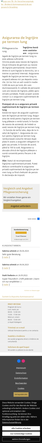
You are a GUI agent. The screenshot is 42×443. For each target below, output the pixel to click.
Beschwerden (21, 383)
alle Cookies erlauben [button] (21, 428)
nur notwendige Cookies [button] (21, 433)
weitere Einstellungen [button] (21, 439)
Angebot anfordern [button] (20, 206)
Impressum (21, 368)
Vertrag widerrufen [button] (21, 394)
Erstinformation (21, 378)
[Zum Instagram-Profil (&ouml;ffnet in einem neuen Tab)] (23, 361)
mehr (6, 257)
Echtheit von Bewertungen (32, 290)
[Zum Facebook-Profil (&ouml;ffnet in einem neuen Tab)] (18, 361)
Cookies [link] (21, 388)
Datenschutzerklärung (11, 422)
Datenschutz (21, 373)
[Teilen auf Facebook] (38, 219)
